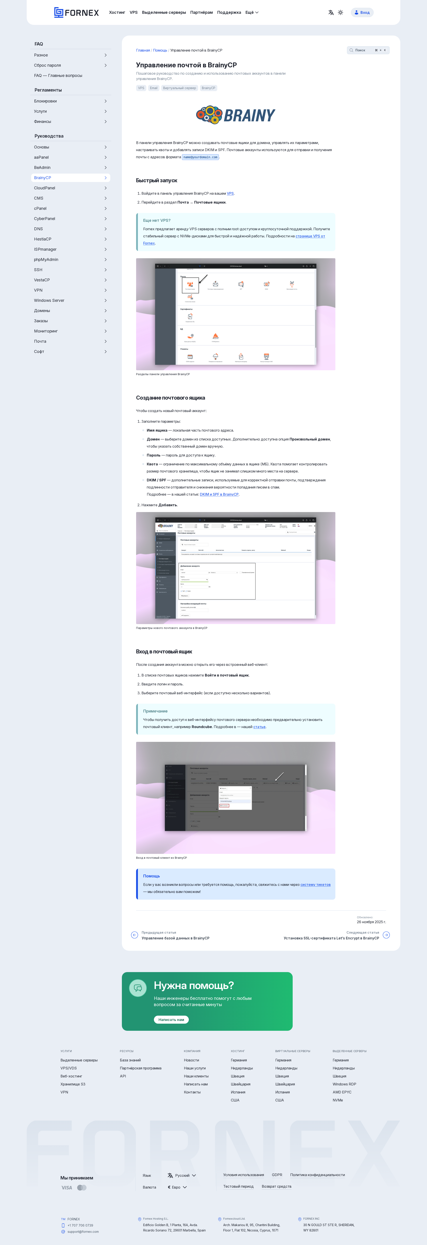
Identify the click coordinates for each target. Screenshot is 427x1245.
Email (153, 88)
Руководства (49, 136)
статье (259, 727)
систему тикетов (315, 884)
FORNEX (74, 1219)
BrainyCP (208, 88)
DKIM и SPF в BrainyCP (219, 494)
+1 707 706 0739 (80, 1225)
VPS (141, 88)
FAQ (39, 44)
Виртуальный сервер (179, 88)
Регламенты (48, 90)
